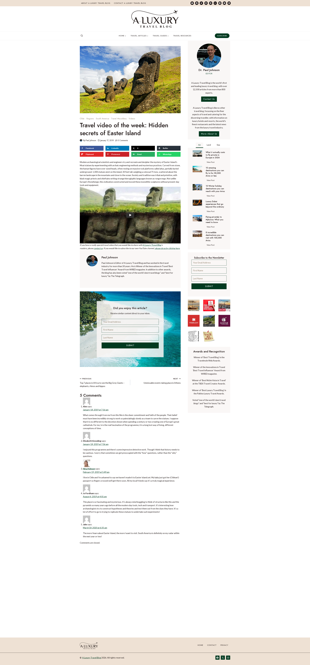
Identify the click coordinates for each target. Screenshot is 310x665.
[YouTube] (224, 3)
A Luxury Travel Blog (152, 245)
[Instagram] (219, 3)
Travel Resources (182, 35)
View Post (211, 162)
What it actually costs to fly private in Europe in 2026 (215, 155)
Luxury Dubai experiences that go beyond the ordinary (215, 204)
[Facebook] (196, 3)
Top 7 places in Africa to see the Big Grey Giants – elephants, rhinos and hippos (102, 382)
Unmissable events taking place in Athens (162, 381)
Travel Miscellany (119, 118)
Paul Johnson (91, 140)
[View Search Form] (82, 36)
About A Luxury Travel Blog (95, 3)
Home (200, 645)
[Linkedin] (206, 3)
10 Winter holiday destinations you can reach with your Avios (215, 189)
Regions (90, 118)
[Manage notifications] (303, 659)
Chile (82, 118)
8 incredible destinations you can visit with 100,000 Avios (215, 236)
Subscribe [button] (222, 35)
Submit (130, 345)
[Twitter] (201, 3)
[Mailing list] (192, 3)
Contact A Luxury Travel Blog (130, 3)
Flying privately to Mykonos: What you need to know (214, 220)
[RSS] (229, 3)
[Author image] (81, 140)
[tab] (199, 145)
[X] (223, 658)
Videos (132, 118)
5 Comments (123, 140)
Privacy (224, 645)
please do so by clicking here (167, 248)
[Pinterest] (210, 3)
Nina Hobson (89, 468)
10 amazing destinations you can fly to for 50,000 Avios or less (215, 172)
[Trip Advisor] (215, 3)
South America (102, 118)
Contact (212, 645)
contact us (98, 248)
